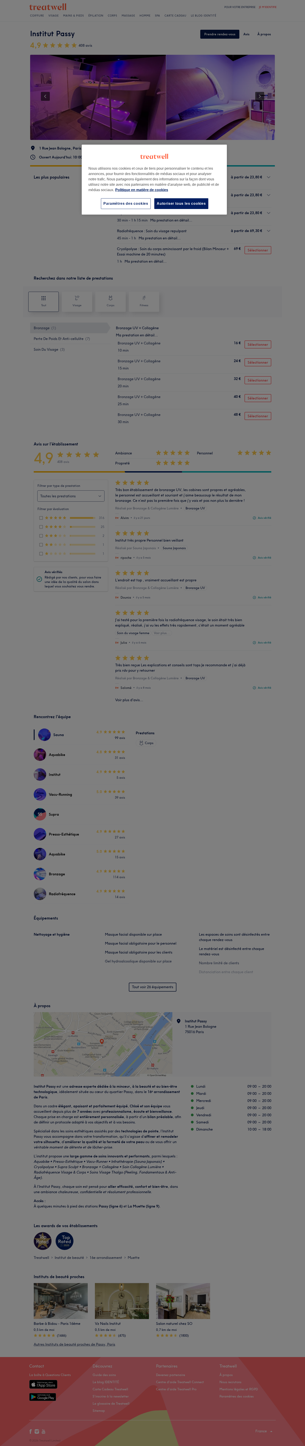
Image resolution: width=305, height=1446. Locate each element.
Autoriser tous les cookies (181, 203)
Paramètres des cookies (125, 203)
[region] (154, 180)
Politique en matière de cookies (141, 190)
